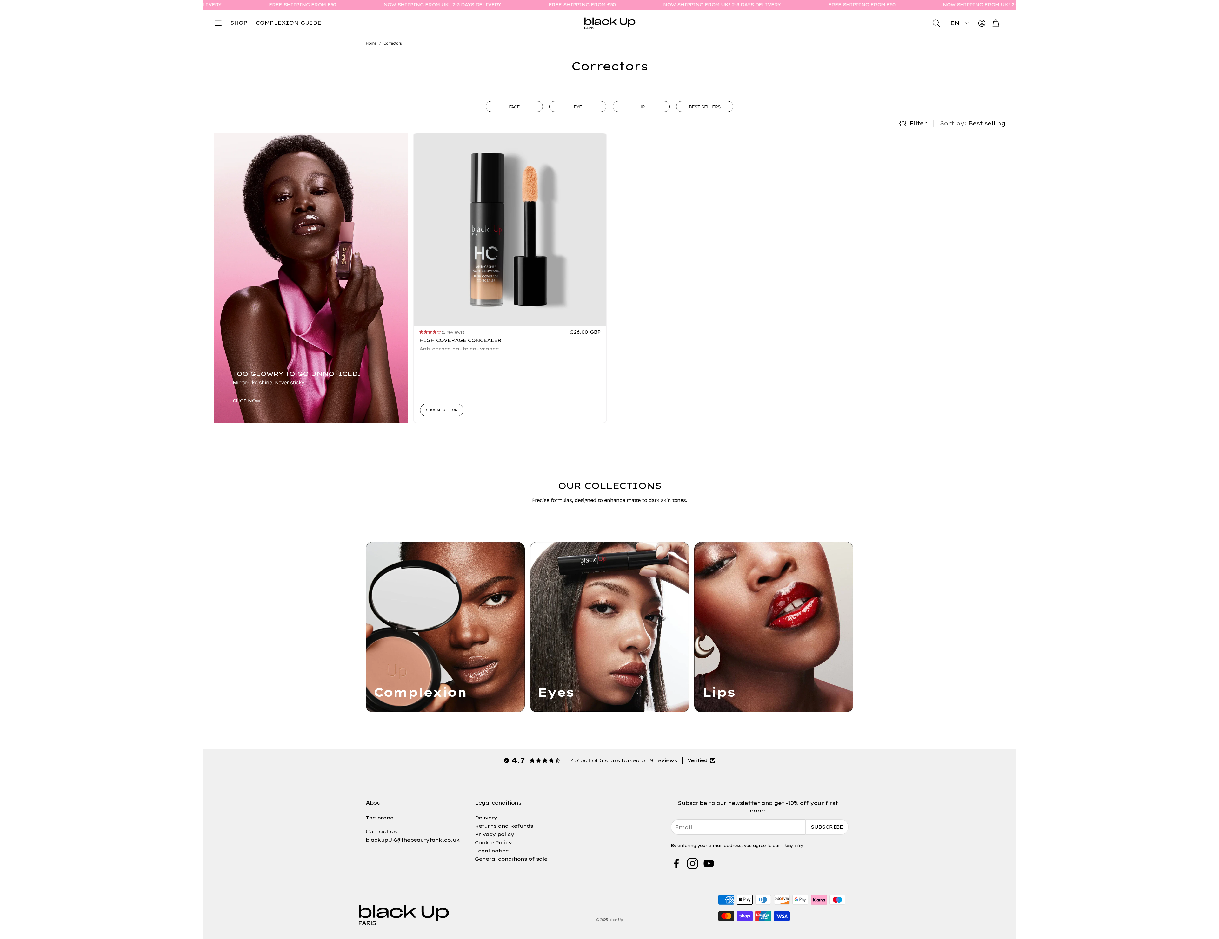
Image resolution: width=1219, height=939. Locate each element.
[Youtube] (708, 863)
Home (371, 43)
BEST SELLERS (705, 107)
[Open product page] (510, 229)
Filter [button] (918, 123)
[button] (218, 23)
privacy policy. (792, 846)
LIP (641, 107)
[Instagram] (692, 863)
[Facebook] (676, 863)
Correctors (392, 43)
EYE (578, 107)
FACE (514, 107)
